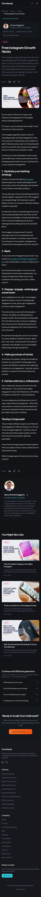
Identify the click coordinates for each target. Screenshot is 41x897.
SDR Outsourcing (8, 800)
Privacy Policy (20, 889)
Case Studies (6, 842)
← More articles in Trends (10, 18)
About (4, 820)
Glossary (5, 835)
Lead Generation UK (8, 789)
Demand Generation (9, 793)
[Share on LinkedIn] (10, 82)
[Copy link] (19, 82)
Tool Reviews (6, 838)
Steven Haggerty (17, 25)
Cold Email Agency (8, 774)
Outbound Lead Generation (11, 796)
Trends (19, 11)
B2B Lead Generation (9, 785)
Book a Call (7, 876)
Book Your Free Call (18, 732)
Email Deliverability (8, 804)
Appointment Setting (9, 781)
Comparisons (6, 846)
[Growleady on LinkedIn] (3, 762)
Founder (5, 823)
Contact (5, 850)
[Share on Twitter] (14, 82)
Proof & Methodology (9, 827)
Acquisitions (6, 854)
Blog (12, 11)
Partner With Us (7, 857)
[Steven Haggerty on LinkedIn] (27, 494)
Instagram (29, 179)
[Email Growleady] (6, 762)
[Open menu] (37, 3)
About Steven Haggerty (14, 494)
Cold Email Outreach (9, 778)
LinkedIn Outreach (8, 808)
